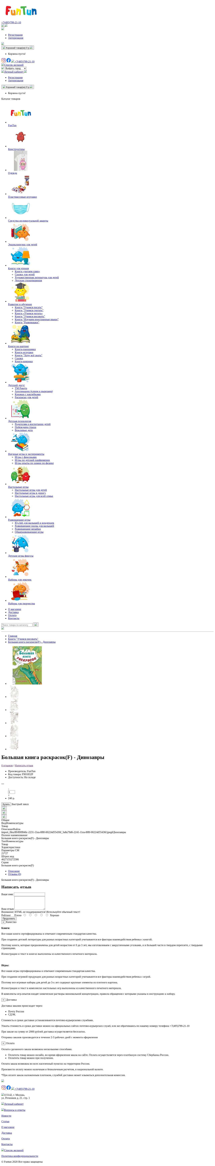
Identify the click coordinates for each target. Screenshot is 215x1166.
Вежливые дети (24, 430)
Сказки (19, 358)
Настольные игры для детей (31, 490)
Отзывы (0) (14, 874)
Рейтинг (6, 915)
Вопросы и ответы (14, 1110)
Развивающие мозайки (28, 529)
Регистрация (15, 34)
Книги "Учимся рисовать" (30, 316)
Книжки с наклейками (28, 394)
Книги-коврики (24, 361)
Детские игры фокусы (20, 555)
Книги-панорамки (25, 349)
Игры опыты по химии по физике (34, 463)
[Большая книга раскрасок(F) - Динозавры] (27, 683)
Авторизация (15, 37)
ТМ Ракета (21, 388)
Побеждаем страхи (25, 427)
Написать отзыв (24, 765)
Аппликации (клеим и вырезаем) (34, 391)
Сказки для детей (25, 274)
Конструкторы (16, 149)
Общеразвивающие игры (29, 532)
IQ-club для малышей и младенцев (34, 522)
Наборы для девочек (19, 579)
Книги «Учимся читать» (29, 313)
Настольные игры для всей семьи (34, 496)
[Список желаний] (2, 43)
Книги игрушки (24, 352)
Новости (6, 1115)
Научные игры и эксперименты (26, 454)
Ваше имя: (7, 894)
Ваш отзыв (7, 908)
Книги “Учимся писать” (28, 307)
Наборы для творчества (21, 603)
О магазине (14, 609)
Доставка (13, 612)
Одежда (12, 173)
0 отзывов (7, 765)
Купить (6, 804)
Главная (12, 635)
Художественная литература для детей (37, 277)
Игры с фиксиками (26, 457)
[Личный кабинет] (2, 29)
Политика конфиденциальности (19, 1156)
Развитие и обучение (20, 304)
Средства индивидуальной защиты (28, 220)
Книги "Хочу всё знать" (28, 355)
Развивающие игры (19, 519)
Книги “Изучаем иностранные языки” (37, 319)
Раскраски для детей (26, 397)
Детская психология (19, 421)
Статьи (5, 1121)
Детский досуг (16, 385)
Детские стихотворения (28, 280)
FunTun (12, 125)
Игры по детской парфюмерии (32, 460)
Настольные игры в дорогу (30, 493)
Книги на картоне (18, 346)
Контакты (13, 618)
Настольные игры (18, 487)
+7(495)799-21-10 (11, 22)
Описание (14, 871)
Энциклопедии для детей (22, 244)
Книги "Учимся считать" (29, 310)
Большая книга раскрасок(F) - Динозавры (32, 642)
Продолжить (9, 918)
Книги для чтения (18, 268)
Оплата (12, 615)
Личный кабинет (14, 1104)
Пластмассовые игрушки (22, 196)
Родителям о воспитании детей (33, 424)
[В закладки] (2, 783)
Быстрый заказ (20, 804)
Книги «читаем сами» (27, 271)
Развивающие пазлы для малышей (34, 525)
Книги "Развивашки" (27, 322)
